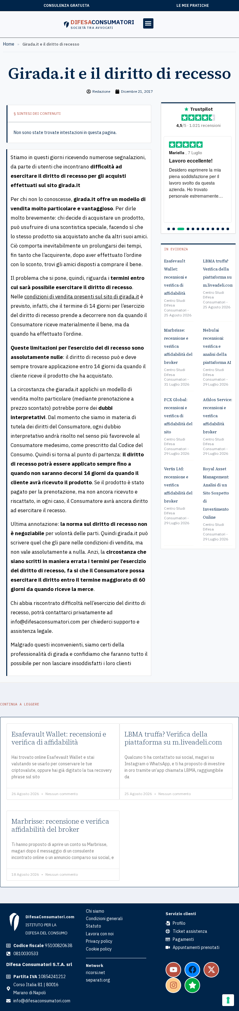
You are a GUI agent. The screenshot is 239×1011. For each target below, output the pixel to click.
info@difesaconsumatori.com (45, 621)
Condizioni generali (104, 918)
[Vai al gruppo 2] (173, 229)
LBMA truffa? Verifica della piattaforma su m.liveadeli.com (173, 738)
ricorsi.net (95, 972)
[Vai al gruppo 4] (188, 229)
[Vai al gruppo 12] (228, 229)
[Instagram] (173, 985)
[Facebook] (192, 969)
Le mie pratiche (192, 5)
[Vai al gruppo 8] (208, 229)
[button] (148, 23)
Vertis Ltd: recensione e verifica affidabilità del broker (178, 485)
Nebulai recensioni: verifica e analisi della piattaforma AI (217, 346)
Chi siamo (95, 911)
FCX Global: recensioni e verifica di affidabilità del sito (178, 416)
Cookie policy (99, 949)
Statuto (93, 926)
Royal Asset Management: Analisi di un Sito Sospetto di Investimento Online (216, 493)
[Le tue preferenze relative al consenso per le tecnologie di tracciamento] (228, 1000)
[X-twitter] (211, 969)
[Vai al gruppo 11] (223, 229)
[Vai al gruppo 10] (218, 229)
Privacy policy (99, 941)
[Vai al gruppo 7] (203, 229)
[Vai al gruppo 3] (180, 229)
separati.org (98, 980)
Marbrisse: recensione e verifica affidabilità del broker (178, 346)
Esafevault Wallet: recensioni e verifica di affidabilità (175, 277)
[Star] (192, 985)
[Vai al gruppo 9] (213, 229)
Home (8, 44)
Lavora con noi (100, 934)
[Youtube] (173, 969)
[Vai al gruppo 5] (193, 229)
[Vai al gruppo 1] (168, 229)
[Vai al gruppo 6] (198, 229)
